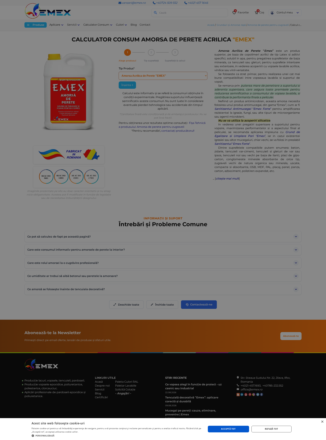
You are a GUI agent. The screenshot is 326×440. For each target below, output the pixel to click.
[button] (116, 435)
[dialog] (163, 429)
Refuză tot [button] (271, 428)
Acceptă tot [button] (228, 428)
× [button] (322, 421)
